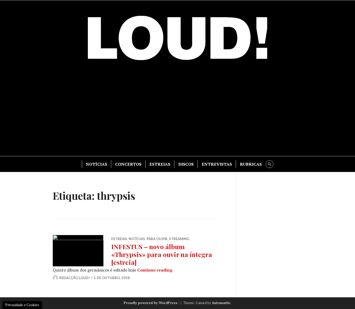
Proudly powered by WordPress (151, 302)
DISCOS (186, 164)
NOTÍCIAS (96, 164)
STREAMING (179, 239)
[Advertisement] (177, 111)
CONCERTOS (128, 164)
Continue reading (154, 270)
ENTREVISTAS (217, 164)
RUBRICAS (251, 164)
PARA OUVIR (157, 239)
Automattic (221, 302)
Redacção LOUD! (74, 278)
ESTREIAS (159, 164)
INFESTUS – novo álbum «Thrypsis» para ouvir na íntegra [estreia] (161, 254)
